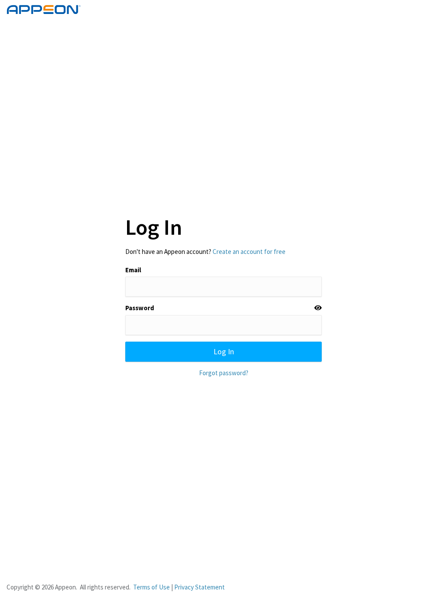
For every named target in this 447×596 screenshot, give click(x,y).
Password (139, 308)
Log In (223, 351)
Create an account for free (249, 251)
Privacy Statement (199, 587)
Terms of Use (151, 587)
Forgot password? (223, 373)
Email (133, 270)
